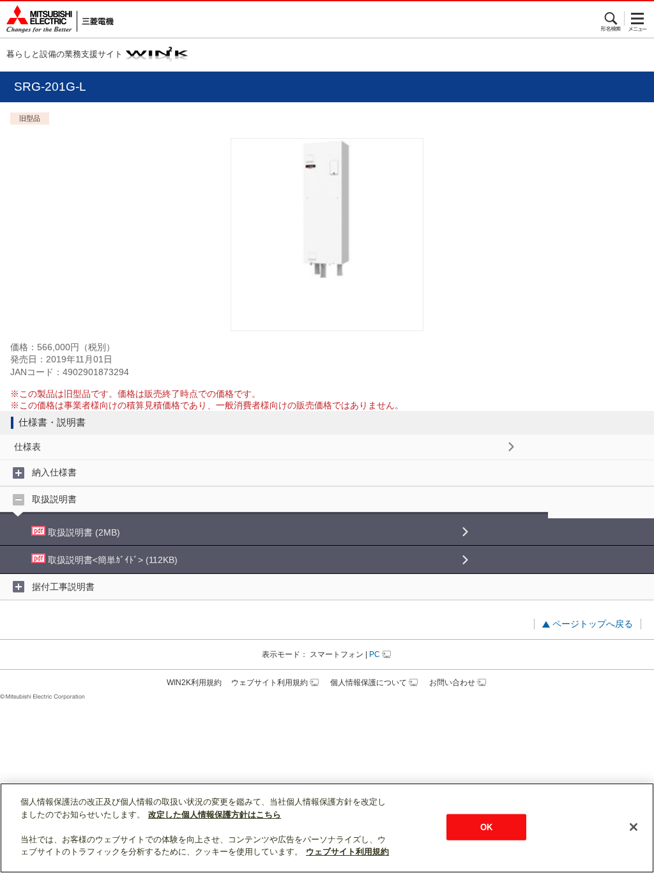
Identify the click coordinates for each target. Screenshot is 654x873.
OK (486, 826)
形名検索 (611, 18)
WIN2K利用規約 (194, 682)
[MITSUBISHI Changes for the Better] (57, 19)
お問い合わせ (452, 682)
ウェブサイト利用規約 (269, 682)
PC (374, 654)
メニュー (638, 18)
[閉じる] (634, 827)
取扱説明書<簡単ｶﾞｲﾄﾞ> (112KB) (111, 560)
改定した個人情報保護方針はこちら (214, 814)
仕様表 (27, 447)
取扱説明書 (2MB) (82, 532)
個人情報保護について (368, 682)
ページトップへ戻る (592, 624)
